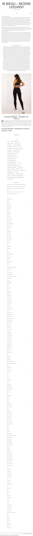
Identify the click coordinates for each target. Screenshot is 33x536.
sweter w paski (23, 170)
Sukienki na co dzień (9, 452)
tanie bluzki (17, 172)
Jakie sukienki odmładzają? (11, 160)
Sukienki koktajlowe (9, 442)
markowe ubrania (16, 165)
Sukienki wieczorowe (10, 463)
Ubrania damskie (9, 508)
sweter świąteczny (10, 172)
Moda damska (9, 355)
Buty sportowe (9, 248)
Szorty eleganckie (9, 484)
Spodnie (8, 408)
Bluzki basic (8, 212)
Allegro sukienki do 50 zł (15, 141)
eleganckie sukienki (9, 261)
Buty (7, 244)
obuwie (8, 365)
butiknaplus (19, 146)
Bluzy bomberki (9, 231)
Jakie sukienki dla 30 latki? (11, 158)
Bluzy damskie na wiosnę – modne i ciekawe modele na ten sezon (16, 186)
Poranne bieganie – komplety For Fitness (16, 118)
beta (19, 143)
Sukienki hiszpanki (9, 440)
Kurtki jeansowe (9, 329)
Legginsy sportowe (9, 346)
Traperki (8, 499)
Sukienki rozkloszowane (10, 459)
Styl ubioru (8, 425)
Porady (8, 382)
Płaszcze (8, 378)
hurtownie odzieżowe (10, 274)
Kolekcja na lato (9, 299)
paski (7, 374)
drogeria (8, 259)
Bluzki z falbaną (9, 225)
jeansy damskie (9, 278)
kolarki (8, 289)
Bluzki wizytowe (9, 221)
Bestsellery (8, 204)
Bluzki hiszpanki (9, 216)
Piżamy (8, 376)
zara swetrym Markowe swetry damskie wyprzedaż (15, 177)
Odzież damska (9, 367)
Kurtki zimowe (9, 340)
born (14, 146)
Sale (7, 393)
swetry (8, 467)
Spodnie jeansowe (9, 418)
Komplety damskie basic (10, 314)
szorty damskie (9, 482)
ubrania (3, 33)
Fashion (8, 265)
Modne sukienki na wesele (10, 361)
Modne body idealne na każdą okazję (12, 193)
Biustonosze (8, 208)
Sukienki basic (9, 431)
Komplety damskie (9, 312)
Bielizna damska (9, 206)
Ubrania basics (9, 506)
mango (21, 163)
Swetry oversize (9, 474)
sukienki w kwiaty (9, 461)
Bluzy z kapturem (9, 238)
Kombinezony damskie (10, 308)
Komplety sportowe (16, 115)
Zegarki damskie (9, 527)
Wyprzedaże (8, 520)
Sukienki (8, 429)
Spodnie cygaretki (9, 412)
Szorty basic (8, 480)
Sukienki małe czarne (10, 444)
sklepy (8, 399)
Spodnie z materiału (9, 423)
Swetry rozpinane (9, 476)
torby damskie (9, 495)
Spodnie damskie (9, 414)
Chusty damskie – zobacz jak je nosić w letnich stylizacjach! (15, 191)
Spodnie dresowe (9, 416)
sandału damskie (9, 395)
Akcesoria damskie (9, 199)
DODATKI (8, 255)
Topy (7, 493)
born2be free (9, 242)
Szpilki (7, 486)
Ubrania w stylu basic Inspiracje (11, 512)
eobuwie (8, 263)
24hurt (8, 141)
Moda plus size (9, 359)
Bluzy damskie (9, 233)
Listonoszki (8, 350)
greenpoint (21, 148)
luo (17, 163)
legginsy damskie (9, 344)
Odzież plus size (9, 369)
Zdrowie (8, 525)
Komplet (8, 310)
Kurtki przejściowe (9, 335)
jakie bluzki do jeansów (11, 155)
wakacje (8, 516)
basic (17, 34)
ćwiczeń (24, 19)
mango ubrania (9, 165)
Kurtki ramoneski (9, 338)
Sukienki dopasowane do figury (11, 435)
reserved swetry (10, 170)
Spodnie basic (9, 410)
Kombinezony (9, 306)
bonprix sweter (9, 146)
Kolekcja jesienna (9, 295)
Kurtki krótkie (9, 331)
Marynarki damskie (9, 352)
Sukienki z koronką (9, 465)
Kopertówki (8, 323)
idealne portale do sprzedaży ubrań (12, 276)
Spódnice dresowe (9, 406)
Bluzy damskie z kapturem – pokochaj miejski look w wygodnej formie (16, 184)
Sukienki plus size (9, 457)
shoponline (8, 397)
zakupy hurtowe (9, 523)
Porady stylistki (9, 384)
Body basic (8, 240)
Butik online (22, 122)
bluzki (29, 29)
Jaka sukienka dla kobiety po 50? (12, 153)
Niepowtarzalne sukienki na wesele (11, 363)
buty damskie (9, 246)
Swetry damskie (9, 469)
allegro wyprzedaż (10, 143)
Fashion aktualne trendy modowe (11, 267)
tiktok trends (8, 491)
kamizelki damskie (9, 282)
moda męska (8, 357)
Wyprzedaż (8, 518)
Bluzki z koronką (9, 227)
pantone (8, 372)
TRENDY (8, 501)
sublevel (8, 427)
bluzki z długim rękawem (10, 223)
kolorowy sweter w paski (11, 163)
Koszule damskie (9, 325)
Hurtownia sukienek (9, 272)
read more (16, 134)
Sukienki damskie (9, 433)
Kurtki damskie (9, 327)
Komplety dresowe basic (10, 318)
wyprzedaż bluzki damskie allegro (17, 175)
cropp (7, 250)
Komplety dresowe (9, 316)
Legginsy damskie (9, 342)
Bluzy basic (8, 229)
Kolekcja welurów (9, 301)
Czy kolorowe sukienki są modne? (12, 148)
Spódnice (8, 401)
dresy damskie (9, 257)
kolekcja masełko (9, 297)
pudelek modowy (9, 389)
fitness (13, 34)
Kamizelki (8, 280)
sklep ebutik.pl (16, 170)
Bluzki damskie (9, 214)
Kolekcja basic (9, 293)
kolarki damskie (9, 291)
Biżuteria (8, 210)
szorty (8, 478)
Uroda (8, 514)
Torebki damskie (9, 497)
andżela (16, 143)
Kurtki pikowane (9, 333)
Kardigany (8, 284)
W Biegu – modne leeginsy (16, 5)
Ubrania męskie (9, 510)
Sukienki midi (8, 448)
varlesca (8, 175)
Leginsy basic (9, 348)
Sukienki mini (8, 450)
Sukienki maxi (8, 446)
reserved (8, 391)
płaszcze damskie (9, 380)
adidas (8, 197)
